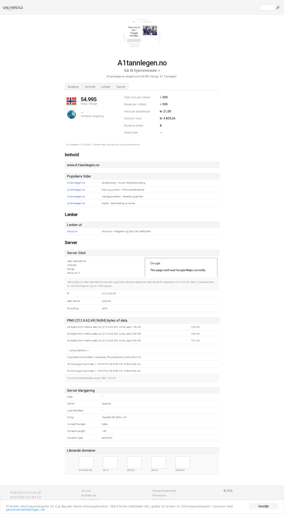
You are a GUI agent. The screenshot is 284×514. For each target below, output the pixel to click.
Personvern (159, 495)
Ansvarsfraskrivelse (164, 490)
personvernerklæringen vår (25, 509)
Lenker (106, 87)
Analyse (73, 87)
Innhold (90, 87)
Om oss (86, 490)
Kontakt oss (89, 495)
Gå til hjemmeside (140, 70)
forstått (263, 506)
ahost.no (72, 231)
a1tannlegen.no (76, 182)
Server (121, 87)
